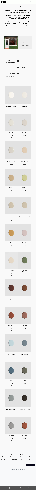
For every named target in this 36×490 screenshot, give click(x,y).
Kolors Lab (12, 456)
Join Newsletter (30, 464)
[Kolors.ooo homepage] (4, 2)
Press (21, 459)
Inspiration (3, 459)
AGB (30, 456)
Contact (21, 457)
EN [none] (32, 488)
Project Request (13, 457)
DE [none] (34, 488)
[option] (34, 489)
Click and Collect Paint (14, 459)
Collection (3, 456)
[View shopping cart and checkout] (30, 2)
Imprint (30, 459)
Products (2, 457)
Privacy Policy (31, 457)
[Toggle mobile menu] (33, 2)
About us (22, 456)
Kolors (25, 39)
